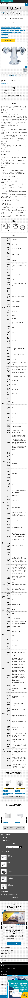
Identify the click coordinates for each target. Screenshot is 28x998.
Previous (1, 820)
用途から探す (4, 960)
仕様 (20, 75)
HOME (3, 963)
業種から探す (4, 956)
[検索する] (20, 847)
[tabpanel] (25, 70)
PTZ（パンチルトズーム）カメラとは (9, 83)
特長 (13, 75)
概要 (10, 75)
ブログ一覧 (14, 943)
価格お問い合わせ (8, 40)
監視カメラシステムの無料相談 (8, 968)
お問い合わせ (15, 897)
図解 (16, 75)
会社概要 (4, 974)
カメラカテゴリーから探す (7, 950)
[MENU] (26, 4)
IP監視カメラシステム (6, 953)
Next (26, 820)
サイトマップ (5, 971)
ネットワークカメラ (5, 947)
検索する (14, 843)
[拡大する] (26, 67)
